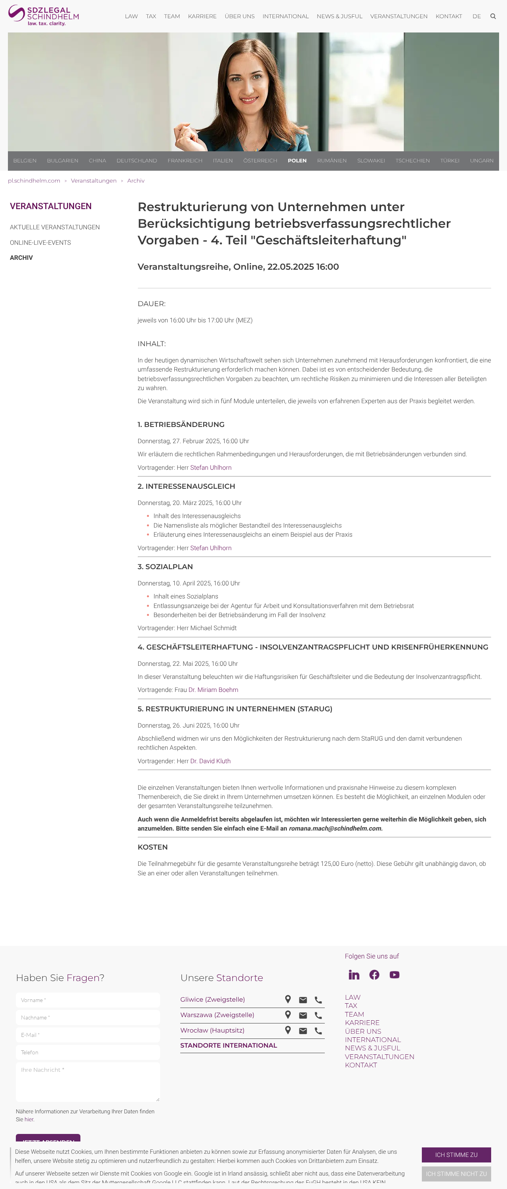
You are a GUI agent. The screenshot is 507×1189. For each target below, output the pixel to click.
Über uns (363, 1032)
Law (353, 998)
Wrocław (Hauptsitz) (212, 1031)
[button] (418, 1165)
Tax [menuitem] (151, 16)
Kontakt (361, 1065)
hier (29, 1120)
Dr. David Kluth (210, 761)
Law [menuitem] (131, 16)
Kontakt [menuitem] (449, 16)
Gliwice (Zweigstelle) (212, 1000)
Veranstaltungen (51, 207)
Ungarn (482, 161)
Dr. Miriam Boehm (213, 690)
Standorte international (228, 1046)
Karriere (362, 1023)
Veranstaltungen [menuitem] (399, 16)
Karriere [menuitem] (202, 16)
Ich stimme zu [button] (456, 1155)
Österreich (261, 161)
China (97, 161)
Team (354, 1015)
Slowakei (371, 161)
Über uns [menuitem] (240, 16)
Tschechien (413, 161)
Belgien (24, 161)
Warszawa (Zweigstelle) (217, 1015)
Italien (223, 161)
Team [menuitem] (172, 16)
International (373, 1040)
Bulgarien (62, 161)
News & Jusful (372, 1048)
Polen (297, 161)
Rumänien (332, 161)
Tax (351, 1006)
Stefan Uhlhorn (210, 467)
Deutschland (136, 161)
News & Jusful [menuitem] (339, 16)
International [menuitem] (286, 16)
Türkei (449, 161)
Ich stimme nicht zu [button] (456, 1174)
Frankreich (185, 161)
